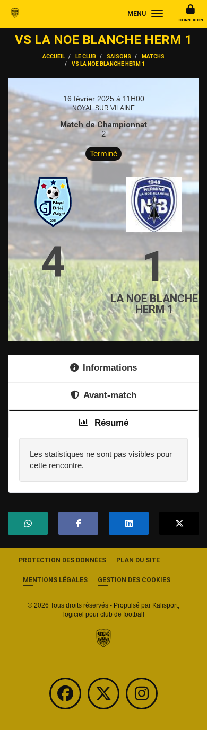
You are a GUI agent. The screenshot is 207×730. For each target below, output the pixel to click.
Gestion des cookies (134, 580)
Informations (110, 367)
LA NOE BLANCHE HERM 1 (154, 303)
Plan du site (138, 560)
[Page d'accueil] (103, 637)
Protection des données (62, 560)
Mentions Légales (55, 580)
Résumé (110, 422)
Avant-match (109, 395)
